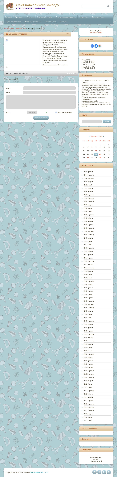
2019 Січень (88, 314)
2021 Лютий (88, 387)
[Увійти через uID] (92, 46)
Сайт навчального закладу (37, 5)
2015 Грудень (88, 205)
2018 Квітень (88, 284)
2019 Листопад (89, 341)
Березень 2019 (96, 136)
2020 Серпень (88, 367)
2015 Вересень (89, 195)
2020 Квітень (88, 357)
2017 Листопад (89, 268)
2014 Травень (88, 172)
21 (25, 28)
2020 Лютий (88, 351)
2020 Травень (88, 361)
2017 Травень (88, 254)
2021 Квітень (88, 394)
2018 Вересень (89, 301)
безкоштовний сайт (36, 472)
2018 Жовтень (89, 304)
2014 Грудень (88, 181)
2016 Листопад (89, 235)
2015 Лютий (88, 185)
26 (88, 157)
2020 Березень (89, 354)
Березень (19, 28)
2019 (12, 28)
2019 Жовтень (89, 337)
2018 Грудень (88, 311)
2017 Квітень (88, 251)
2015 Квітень (88, 188)
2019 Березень (89, 321)
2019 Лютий (88, 318)
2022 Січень (88, 417)
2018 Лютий (88, 278)
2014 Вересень (89, 175)
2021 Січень (88, 384)
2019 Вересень (89, 334)
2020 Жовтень (89, 374)
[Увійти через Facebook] (96, 46)
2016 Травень (88, 221)
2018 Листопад (89, 308)
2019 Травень (88, 327)
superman (17, 73)
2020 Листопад (89, 377)
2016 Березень (89, 215)
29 (100, 157)
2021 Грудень (88, 414)
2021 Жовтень (89, 407)
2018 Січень (88, 274)
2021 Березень (89, 391)
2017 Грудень (88, 271)
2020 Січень (88, 347)
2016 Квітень (88, 218)
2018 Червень (88, 291)
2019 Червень (88, 331)
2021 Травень (88, 397)
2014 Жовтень (89, 178)
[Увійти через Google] (100, 46)
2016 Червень (88, 225)
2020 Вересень (89, 371)
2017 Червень (88, 258)
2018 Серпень (88, 298)
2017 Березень (89, 248)
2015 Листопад (89, 201)
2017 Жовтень (89, 264)
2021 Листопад (89, 410)
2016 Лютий (88, 211)
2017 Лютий (88, 245)
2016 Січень (88, 208)
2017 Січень (88, 241)
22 (100, 154)
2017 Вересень (89, 261)
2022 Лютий (88, 420)
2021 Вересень (89, 404)
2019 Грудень (88, 344)
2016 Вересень (89, 228)
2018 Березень (89, 281)
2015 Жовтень (89, 198)
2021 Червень (88, 400)
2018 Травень (88, 288)
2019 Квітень (88, 324)
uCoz (46, 472)
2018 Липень (88, 294)
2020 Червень (88, 364)
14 (96, 151)
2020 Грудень (88, 381)
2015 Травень (88, 191)
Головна (6, 28)
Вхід (100, 32)
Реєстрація (94, 32)
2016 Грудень (88, 238)
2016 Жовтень (89, 231)
